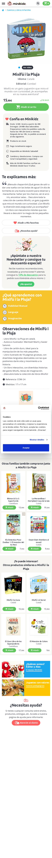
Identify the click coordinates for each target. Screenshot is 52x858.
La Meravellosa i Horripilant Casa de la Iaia (38, 499)
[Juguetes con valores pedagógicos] (13, 687)
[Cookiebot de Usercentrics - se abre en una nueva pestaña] (38, 408)
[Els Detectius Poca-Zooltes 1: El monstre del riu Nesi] (13, 524)
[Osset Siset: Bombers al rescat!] (39, 524)
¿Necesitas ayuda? (28, 231)
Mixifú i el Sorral (39, 600)
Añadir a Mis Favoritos (28, 223)
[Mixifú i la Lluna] (13, 585)
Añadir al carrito (28, 107)
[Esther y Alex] (13, 669)
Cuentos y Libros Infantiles (19, 10)
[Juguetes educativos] (16, 3)
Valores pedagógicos (35, 686)
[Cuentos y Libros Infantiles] (26, 397)
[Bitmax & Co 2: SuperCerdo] (13, 483)
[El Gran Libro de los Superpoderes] (13, 626)
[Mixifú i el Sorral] (39, 585)
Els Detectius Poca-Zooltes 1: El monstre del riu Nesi (13, 542)
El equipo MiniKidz (34, 670)
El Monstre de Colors (39, 641)
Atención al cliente (29, 722)
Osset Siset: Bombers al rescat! (39, 541)
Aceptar (26, 448)
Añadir (10, 507)
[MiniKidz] (3, 10)
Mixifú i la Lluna (13, 600)
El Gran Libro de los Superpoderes (13, 642)
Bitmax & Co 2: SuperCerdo (13, 499)
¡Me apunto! (26, 284)
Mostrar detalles (37, 440)
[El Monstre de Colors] (39, 626)
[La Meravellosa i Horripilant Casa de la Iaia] (39, 483)
